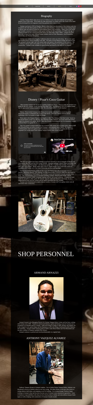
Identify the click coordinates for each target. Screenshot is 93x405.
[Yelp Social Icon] (80, 6)
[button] (47, 70)
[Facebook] (77, 6)
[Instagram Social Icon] (78, 6)
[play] (73, 90)
